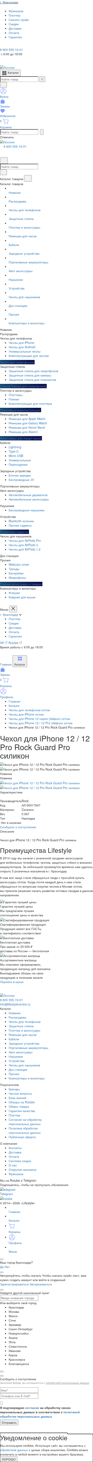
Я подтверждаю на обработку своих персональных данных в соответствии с (40, 1412)
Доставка (15, 627)
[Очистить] (42, 79)
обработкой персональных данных (67, 1383)
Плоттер (14, 619)
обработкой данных (14, 1450)
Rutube (13, 643)
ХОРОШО (9, 1459)
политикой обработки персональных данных (40, 1414)
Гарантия (15, 636)
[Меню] (4, 160)
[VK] (9, 45)
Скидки (14, 623)
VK (2, 643)
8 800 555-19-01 (15, 146)
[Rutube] (14, 45)
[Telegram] (3, 45)
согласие (32, 1407)
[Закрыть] (28, 178)
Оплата (14, 632)
